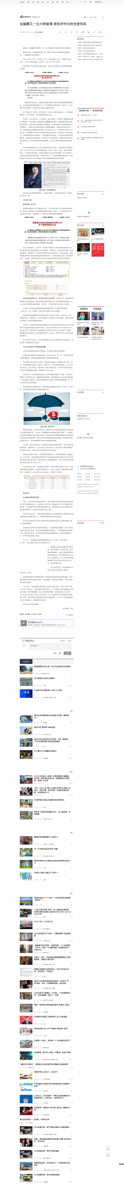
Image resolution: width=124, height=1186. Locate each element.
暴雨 (42, 673)
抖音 (44, 917)
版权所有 (95, 493)
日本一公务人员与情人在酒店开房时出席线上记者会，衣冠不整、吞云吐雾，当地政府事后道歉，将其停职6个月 (52, 790)
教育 (80, 59)
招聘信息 (88, 477)
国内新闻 (34, 17)
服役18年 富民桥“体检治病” (45, 727)
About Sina (97, 474)
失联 (55, 697)
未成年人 (45, 844)
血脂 (51, 1000)
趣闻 (44, 1047)
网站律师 (88, 480)
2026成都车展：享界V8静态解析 (46, 1151)
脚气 (50, 988)
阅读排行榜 (84, 111)
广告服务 (88, 474)
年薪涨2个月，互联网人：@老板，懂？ (93, 56)
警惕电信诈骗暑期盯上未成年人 (46, 837)
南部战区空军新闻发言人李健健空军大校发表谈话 (92, 138)
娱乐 (43, 2)
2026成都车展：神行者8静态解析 (47, 1175)
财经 (38, 2)
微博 (83, 32)
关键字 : (22, 614)
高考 (44, 807)
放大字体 (71, 32)
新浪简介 (79, 474)
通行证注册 (97, 477)
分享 (94, 32)
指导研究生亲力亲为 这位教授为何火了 (93, 59)
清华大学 (51, 856)
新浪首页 (22, 2)
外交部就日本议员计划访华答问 (89, 132)
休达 (44, 868)
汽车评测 (45, 1134)
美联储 (53, 1059)
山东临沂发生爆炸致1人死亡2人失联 (48, 690)
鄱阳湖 (48, 928)
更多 (67, 2)
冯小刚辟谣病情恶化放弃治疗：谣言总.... (93, 53)
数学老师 (45, 856)
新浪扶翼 (80, 523)
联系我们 (79, 477)
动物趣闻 (45, 758)
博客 (53, 2)
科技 (48, 2)
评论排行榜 (97, 111)
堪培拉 (31, 1122)
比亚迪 (49, 1170)
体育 (33, 2)
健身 (44, 1000)
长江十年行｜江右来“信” (43, 921)
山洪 (48, 673)
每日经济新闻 (39, 32)
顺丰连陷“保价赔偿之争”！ (90, 48)
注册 (90, 2)
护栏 (44, 734)
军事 (80, 45)
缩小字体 (66, 32)
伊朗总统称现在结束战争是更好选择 (92, 42)
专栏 (62, 2)
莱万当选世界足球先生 (89, 51)
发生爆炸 (51, 697)
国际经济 (45, 1059)
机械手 (45, 819)
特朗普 (50, 964)
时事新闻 (45, 1012)
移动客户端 (98, 2)
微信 (88, 32)
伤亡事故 (45, 697)
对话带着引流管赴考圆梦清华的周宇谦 (49, 800)
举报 (60, 32)
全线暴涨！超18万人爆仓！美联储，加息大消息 (52, 1052)
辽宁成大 (34, 614)
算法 (44, 880)
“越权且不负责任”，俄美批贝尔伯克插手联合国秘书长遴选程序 (44, 1064)
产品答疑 (79, 480)
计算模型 (45, 1103)
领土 (44, 976)
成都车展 (51, 1134)
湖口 (44, 928)
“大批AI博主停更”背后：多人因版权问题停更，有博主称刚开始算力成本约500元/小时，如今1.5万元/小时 (52, 912)
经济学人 (54, 1170)
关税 (54, 964)
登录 (55, 653)
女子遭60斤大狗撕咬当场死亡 (45, 751)
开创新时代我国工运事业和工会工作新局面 (50, 1017)
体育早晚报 (46, 1115)
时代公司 (49, 819)
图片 (57, 2)
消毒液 (53, 988)
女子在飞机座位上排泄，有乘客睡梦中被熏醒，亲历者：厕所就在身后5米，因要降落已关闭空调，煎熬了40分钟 (52, 778)
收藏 (77, 32)
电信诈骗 (51, 844)
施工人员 (48, 734)
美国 (30, 1067)
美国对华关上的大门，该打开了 (46, 1072)
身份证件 (45, 1091)
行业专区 (101, 523)
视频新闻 (84, 309)
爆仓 (50, 1059)
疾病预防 (45, 988)
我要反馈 (70, 615)
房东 (47, 952)
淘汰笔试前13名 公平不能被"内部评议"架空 (51, 1028)
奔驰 (55, 1134)
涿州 (44, 685)
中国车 (45, 1170)
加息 (57, 1059)
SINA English (97, 480)
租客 (44, 952)
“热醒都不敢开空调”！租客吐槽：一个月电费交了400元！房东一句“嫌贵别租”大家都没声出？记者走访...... (52, 947)
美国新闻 (45, 1146)
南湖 (47, 1047)
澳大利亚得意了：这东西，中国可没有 (34, 1119)
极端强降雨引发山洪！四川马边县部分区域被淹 (52, 666)
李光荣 (39, 614)
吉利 (58, 1170)
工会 (44, 1024)
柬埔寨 (45, 722)
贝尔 (33, 1067)
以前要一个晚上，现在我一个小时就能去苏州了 (52, 1040)
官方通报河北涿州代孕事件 (44, 678)
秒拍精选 (97, 309)
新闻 (28, 2)
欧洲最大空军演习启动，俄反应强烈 (92, 45)
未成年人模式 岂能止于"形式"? (46, 873)
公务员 (45, 1035)
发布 (67, 653)
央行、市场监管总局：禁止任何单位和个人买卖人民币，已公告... (92, 121)
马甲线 (48, 1000)
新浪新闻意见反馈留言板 (86, 466)
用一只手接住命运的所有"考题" (46, 849)
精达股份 (27, 614)
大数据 (45, 940)
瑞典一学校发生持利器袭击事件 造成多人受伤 (51, 1005)
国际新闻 (45, 964)
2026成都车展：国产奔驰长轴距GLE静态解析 (51, 1127)
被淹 (45, 673)
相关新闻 (26, 661)
